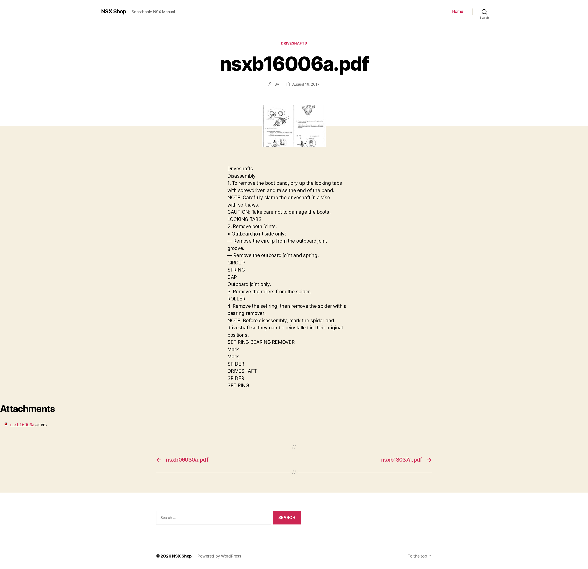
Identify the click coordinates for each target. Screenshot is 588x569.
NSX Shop (113, 11)
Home (457, 11)
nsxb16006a (22, 425)
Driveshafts (294, 43)
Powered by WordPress (219, 556)
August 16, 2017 (305, 84)
